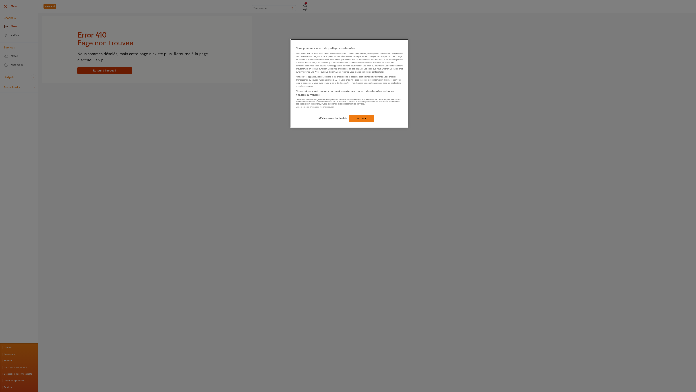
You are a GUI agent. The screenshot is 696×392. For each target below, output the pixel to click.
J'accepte (361, 118)
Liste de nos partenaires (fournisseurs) (315, 107)
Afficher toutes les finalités (332, 118)
